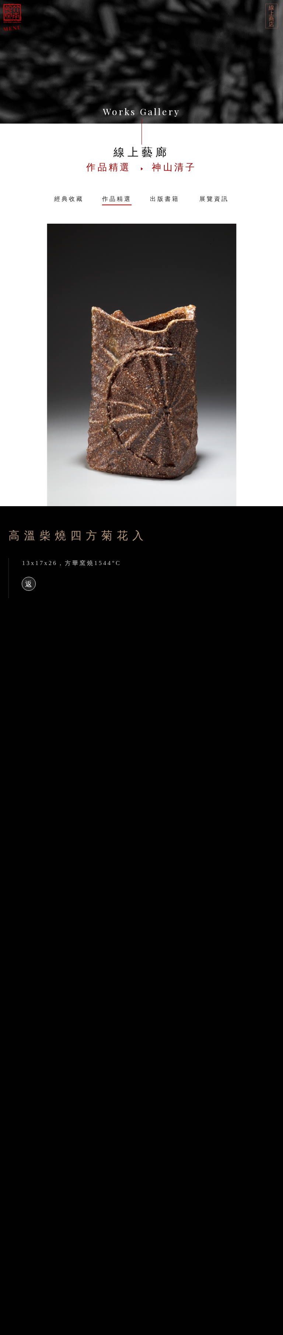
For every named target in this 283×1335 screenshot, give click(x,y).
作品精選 (117, 199)
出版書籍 (164, 199)
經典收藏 (69, 199)
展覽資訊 (214, 199)
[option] (141, 365)
